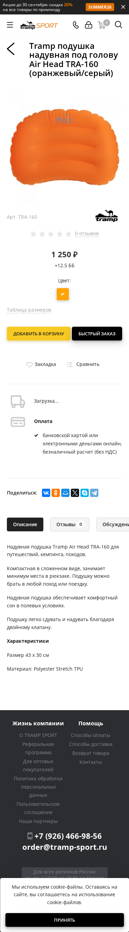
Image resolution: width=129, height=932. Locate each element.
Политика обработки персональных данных (38, 786)
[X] (75, 493)
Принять (64, 920)
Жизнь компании (38, 723)
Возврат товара (90, 753)
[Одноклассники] (56, 493)
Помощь (90, 723)
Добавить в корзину (38, 333)
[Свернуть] (123, 7)
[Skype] (84, 493)
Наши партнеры (38, 821)
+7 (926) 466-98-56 (68, 836)
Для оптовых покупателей (38, 765)
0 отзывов (87, 233)
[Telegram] (94, 493)
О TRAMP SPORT (38, 735)
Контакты (90, 762)
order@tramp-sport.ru (64, 847)
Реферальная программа (38, 748)
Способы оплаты (90, 735)
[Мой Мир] (65, 493)
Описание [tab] (25, 524)
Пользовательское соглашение (38, 808)
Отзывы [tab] (69, 524)
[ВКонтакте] (46, 493)
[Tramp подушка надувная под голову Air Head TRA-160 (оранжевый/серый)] (64, 145)
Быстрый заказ (97, 333)
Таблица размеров (29, 309)
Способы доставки (90, 744)
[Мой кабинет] (88, 25)
